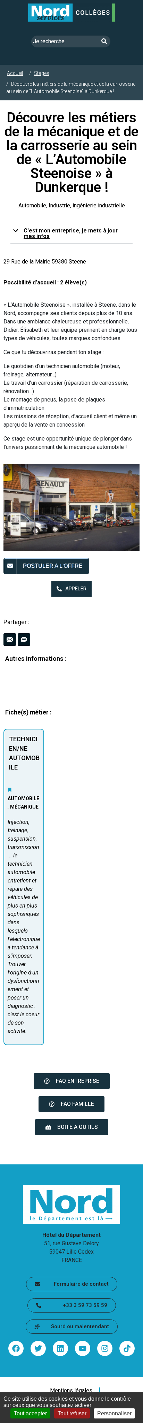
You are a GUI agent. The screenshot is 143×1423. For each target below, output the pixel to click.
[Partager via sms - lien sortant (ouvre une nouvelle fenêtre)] (24, 639)
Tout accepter (30, 1413)
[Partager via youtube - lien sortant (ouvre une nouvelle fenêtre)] (82, 1348)
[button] (71, 234)
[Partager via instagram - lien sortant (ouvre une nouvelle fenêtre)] (104, 1348)
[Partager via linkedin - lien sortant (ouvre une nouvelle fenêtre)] (60, 1348)
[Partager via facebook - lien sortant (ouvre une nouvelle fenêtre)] (16, 1348)
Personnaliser (114, 1413)
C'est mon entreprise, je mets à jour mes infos (71, 233)
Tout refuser (72, 1413)
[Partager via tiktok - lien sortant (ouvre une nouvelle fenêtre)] (127, 1348)
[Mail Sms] (71, 639)
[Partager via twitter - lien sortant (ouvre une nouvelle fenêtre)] (38, 1348)
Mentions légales (71, 1390)
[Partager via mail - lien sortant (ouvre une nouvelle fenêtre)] (9, 639)
